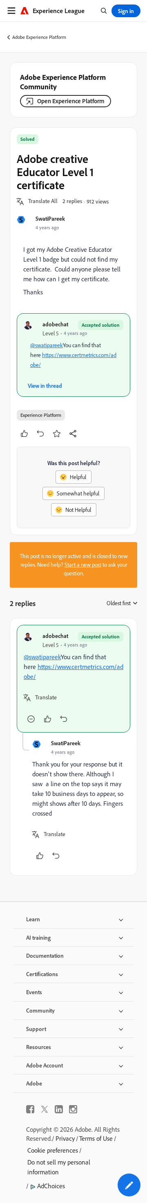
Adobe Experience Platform (39, 37)
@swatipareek (46, 345)
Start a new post (83, 564)
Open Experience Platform (71, 101)
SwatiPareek (50, 218)
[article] (73, 679)
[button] (43, 201)
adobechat (55, 324)
